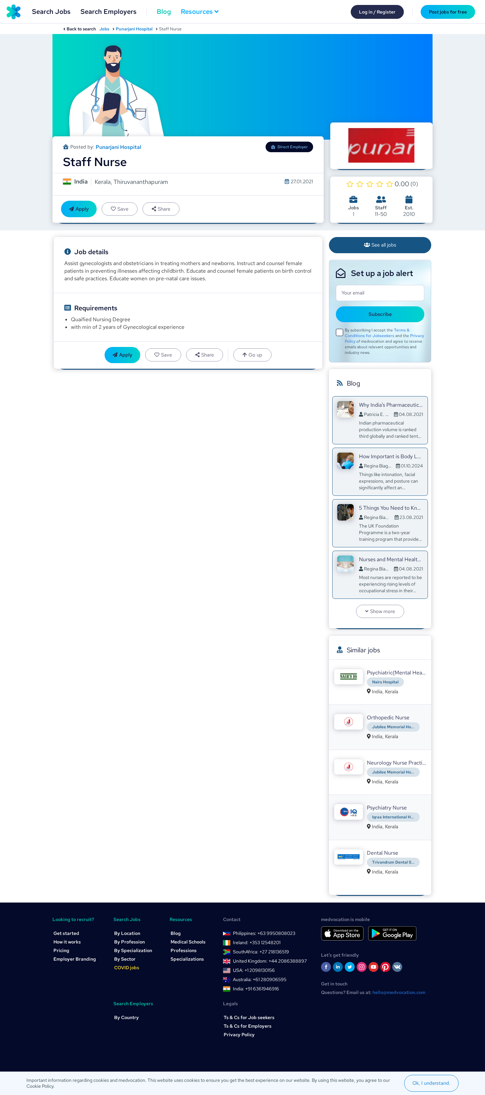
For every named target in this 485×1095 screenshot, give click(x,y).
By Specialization (133, 950)
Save (122, 209)
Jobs (104, 29)
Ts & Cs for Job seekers (249, 1017)
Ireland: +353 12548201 (256, 942)
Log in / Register (377, 12)
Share (164, 209)
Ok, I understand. (431, 1083)
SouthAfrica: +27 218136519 (261, 952)
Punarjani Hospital (134, 29)
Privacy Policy (239, 1035)
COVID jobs (126, 968)
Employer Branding (74, 959)
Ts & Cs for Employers (248, 1026)
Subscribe (380, 314)
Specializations (187, 959)
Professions (184, 950)
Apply (82, 209)
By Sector (125, 959)
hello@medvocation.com (398, 992)
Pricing (61, 950)
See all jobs (384, 245)
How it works (67, 942)
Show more (382, 611)
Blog (164, 11)
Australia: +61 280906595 (259, 979)
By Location (127, 933)
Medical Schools (188, 942)
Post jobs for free (448, 12)
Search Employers (109, 11)
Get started (66, 933)
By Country (126, 1017)
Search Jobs (51, 11)
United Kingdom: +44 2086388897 (270, 961)
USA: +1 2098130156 (254, 970)
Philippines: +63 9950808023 (264, 933)
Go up (255, 355)
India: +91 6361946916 (256, 989)
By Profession (129, 942)
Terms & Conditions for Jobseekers (377, 332)
